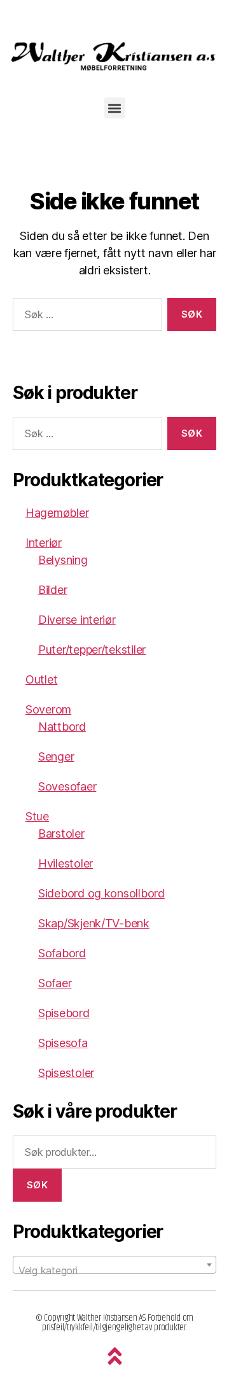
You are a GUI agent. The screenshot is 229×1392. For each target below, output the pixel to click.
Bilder (52, 589)
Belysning (63, 559)
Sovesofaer (67, 786)
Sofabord (62, 953)
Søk (37, 1185)
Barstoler (61, 833)
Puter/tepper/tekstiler (92, 649)
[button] (114, 107)
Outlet (41, 679)
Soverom (48, 709)
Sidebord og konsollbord (101, 893)
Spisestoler (66, 1072)
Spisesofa (63, 1043)
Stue (37, 816)
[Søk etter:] (85, 317)
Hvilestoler (65, 863)
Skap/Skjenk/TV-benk (93, 923)
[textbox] (114, 1270)
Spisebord (64, 1013)
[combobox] (114, 1265)
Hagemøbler (56, 512)
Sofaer (54, 983)
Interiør (43, 542)
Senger (56, 756)
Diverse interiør (77, 619)
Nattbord (62, 726)
